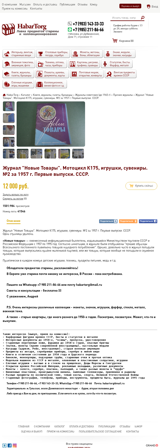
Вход (155, 6)
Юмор (138, 426)
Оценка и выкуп (130, 6)
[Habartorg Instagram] (15, 445)
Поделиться (106, 221)
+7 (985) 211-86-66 (88, 29)
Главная (23, 426)
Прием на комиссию (60, 431)
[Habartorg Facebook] (10, 445)
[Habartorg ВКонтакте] (4, 445)
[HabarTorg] (30, 29)
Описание (13, 220)
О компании (42, 426)
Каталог (59, 426)
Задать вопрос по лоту (15, 194)
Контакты (132, 431)
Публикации (106, 426)
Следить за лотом (13, 198)
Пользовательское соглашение (100, 431)
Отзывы (125, 426)
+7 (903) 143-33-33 (88, 23)
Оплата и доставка (81, 426)
